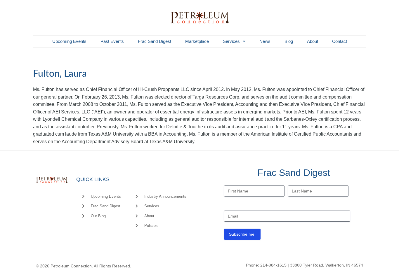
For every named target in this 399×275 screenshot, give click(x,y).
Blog (288, 41)
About (312, 41)
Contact (339, 41)
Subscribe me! (242, 234)
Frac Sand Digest (154, 41)
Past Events (112, 41)
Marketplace (197, 41)
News (264, 41)
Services (231, 41)
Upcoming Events (69, 41)
